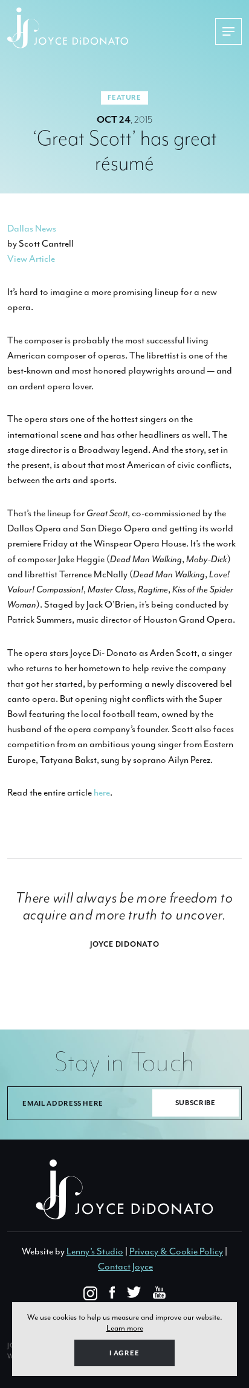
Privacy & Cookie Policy (176, 1251)
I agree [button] (124, 1353)
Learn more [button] (124, 1328)
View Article (31, 259)
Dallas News (31, 228)
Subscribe (195, 1102)
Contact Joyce (125, 1266)
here (102, 792)
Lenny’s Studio (94, 1251)
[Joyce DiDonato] (111, 27)
